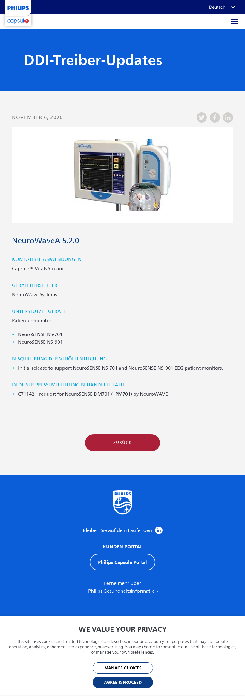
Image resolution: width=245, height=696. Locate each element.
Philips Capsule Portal (122, 562)
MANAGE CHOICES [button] (123, 668)
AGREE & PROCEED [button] (123, 682)
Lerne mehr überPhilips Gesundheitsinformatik (121, 587)
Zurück (122, 442)
